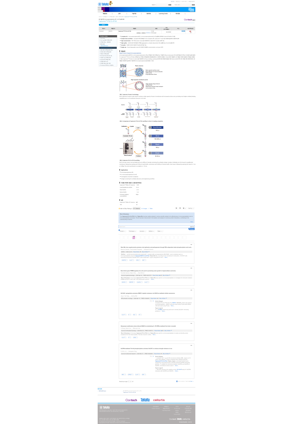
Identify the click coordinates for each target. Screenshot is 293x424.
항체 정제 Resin (104, 45)
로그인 (172, 1)
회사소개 (188, 406)
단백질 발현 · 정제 (113, 16)
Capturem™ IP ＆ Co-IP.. (106, 47)
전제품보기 (105, 16)
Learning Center (166, 410)
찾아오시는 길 (188, 412)
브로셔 (177, 406)
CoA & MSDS (177, 414)
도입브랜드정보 (188, 408)
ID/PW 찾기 (184, 1)
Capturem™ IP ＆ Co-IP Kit (129, 392)
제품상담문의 (192, 1)
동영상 (177, 412)
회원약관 (190, 422)
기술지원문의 (156, 406)
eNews (177, 410)
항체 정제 (121, 16)
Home (100, 16)
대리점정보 (188, 410)
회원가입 (178, 1)
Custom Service (156, 408)
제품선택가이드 (166, 408)
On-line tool (177, 408)
